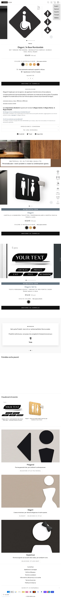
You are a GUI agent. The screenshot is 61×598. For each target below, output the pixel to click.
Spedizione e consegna (30, 126)
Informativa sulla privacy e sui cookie (30, 577)
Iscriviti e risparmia (30, 588)
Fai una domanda (30, 130)
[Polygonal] (30, 446)
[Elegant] (30, 491)
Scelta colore (30, 298)
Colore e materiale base (30, 61)
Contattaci (30, 567)
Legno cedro (34, 64)
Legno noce (38, 64)
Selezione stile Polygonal (30, 470)
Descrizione (30, 89)
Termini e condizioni (30, 575)
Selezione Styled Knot (30, 561)
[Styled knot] (30, 536)
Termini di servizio (30, 580)
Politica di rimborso (30, 583)
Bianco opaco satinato (32, 301)
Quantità (30, 75)
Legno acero (26, 64)
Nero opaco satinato (22, 64)
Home (30, 43)
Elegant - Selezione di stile (30, 516)
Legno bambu (30, 64)
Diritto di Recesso (30, 572)
